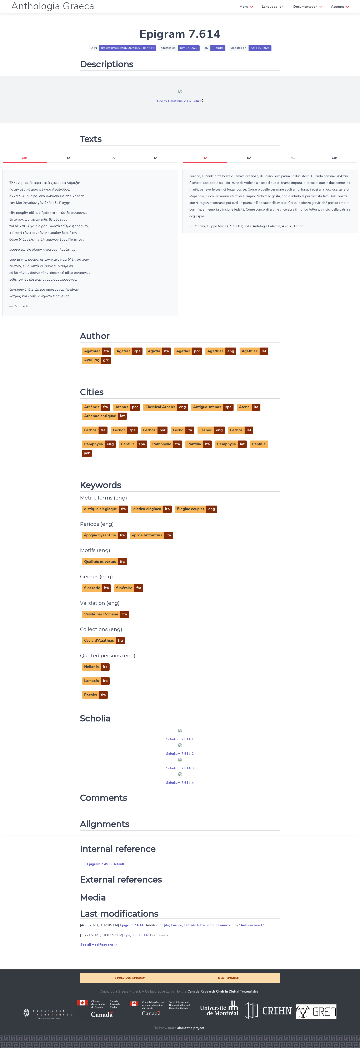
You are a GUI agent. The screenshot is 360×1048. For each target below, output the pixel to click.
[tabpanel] (90, 242)
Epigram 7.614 (132, 925)
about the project (190, 1028)
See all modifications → (98, 944)
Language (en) (273, 6)
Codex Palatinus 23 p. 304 (178, 101)
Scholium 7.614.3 (180, 768)
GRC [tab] (25, 158)
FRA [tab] (112, 158)
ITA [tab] (155, 158)
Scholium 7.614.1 (180, 739)
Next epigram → (230, 977)
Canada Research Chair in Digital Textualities (223, 991)
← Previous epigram (130, 977)
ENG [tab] (68, 158)
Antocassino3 (251, 925)
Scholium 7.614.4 (180, 782)
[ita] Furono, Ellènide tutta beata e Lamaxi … (198, 925)
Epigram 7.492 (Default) (106, 864)
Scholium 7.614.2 (180, 754)
